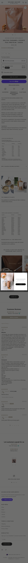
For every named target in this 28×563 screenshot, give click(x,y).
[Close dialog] (26, 273)
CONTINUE (20, 284)
